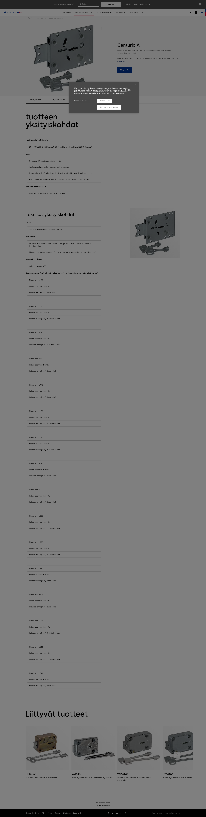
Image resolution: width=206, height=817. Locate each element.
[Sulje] (135, 84)
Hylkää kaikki (105, 101)
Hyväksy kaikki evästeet (109, 107)
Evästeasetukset (80, 101)
